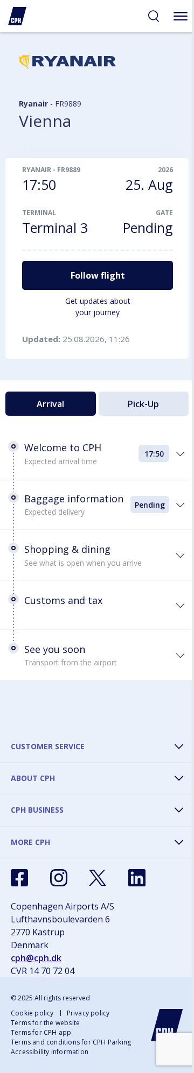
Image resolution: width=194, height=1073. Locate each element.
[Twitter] (97, 877)
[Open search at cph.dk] (153, 16)
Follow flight (98, 275)
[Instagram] (58, 877)
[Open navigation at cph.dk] (180, 16)
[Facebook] (19, 877)
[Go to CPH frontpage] (167, 1025)
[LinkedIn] (137, 877)
